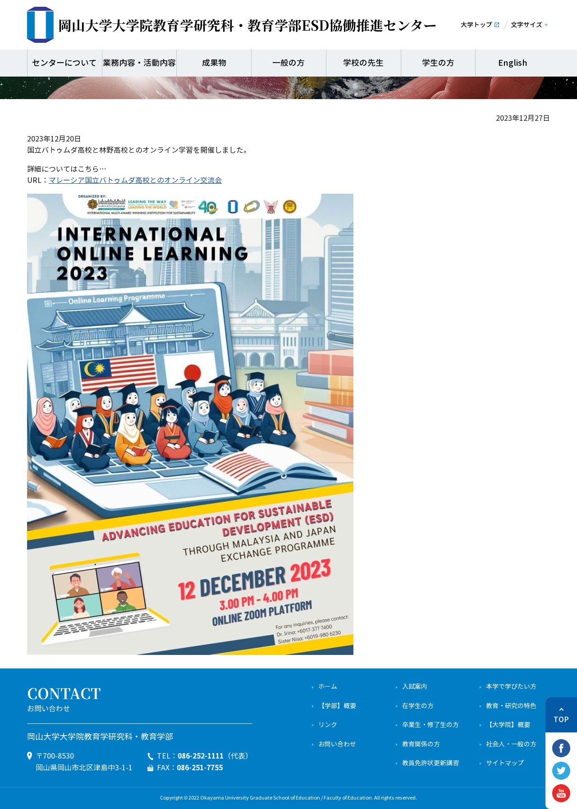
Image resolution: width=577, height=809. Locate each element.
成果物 (214, 63)
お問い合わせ (337, 744)
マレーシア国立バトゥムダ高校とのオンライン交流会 (135, 180)
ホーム (327, 687)
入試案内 (414, 687)
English (512, 63)
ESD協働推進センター (247, 25)
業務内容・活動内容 (139, 63)
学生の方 (438, 63)
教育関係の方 (421, 744)
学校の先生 (363, 63)
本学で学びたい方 (511, 687)
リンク (327, 725)
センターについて (64, 63)
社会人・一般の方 (511, 744)
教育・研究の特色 (511, 706)
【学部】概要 (337, 706)
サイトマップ (505, 763)
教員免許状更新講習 (430, 763)
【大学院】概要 (508, 725)
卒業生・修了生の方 (430, 725)
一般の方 (288, 63)
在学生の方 (418, 706)
